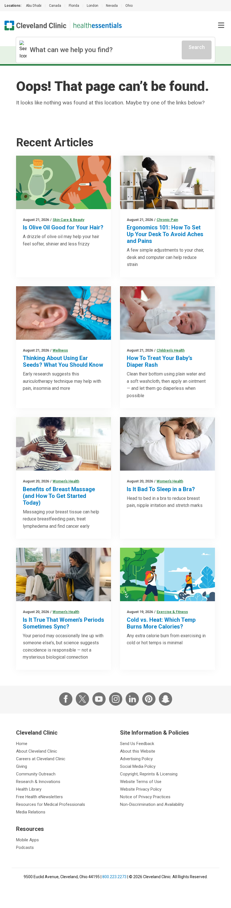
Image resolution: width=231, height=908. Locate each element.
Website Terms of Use (140, 781)
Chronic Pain (167, 220)
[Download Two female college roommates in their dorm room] (63, 574)
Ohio (129, 6)
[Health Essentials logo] (98, 25)
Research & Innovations (38, 781)
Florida (74, 6)
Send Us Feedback (137, 743)
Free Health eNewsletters (39, 796)
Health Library (28, 789)
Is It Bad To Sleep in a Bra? (161, 489)
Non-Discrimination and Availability (152, 804)
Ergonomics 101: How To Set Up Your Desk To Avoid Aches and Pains (165, 234)
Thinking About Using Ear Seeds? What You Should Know (63, 361)
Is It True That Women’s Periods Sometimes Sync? (63, 623)
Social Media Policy (138, 766)
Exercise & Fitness (172, 612)
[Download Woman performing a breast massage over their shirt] (63, 444)
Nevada (112, 6)
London (92, 6)
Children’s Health (171, 350)
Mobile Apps (27, 839)
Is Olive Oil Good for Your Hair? (63, 227)
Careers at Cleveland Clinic (40, 758)
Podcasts (25, 847)
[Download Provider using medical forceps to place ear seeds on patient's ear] (63, 313)
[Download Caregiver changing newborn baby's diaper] (167, 313)
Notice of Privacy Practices (145, 796)
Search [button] (196, 47)
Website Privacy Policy (140, 789)
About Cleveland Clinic (36, 751)
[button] (221, 25)
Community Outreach (35, 774)
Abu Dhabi (33, 6)
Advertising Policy (136, 758)
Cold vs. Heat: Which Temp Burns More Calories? (161, 623)
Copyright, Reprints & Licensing (148, 774)
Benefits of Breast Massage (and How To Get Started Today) (59, 496)
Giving (21, 766)
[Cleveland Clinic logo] (35, 25)
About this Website (137, 751)
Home (21, 743)
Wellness (60, 350)
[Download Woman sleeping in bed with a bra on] (167, 444)
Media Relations (30, 812)
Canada (55, 6)
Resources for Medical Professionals (50, 804)
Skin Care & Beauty (68, 220)
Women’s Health (66, 481)
